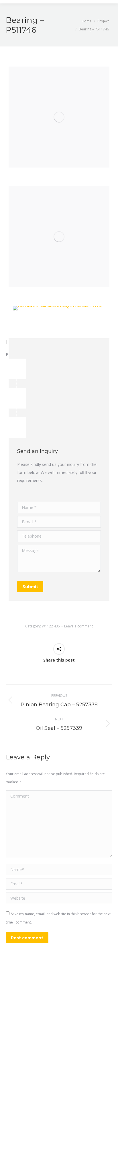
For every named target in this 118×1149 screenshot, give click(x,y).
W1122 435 (51, 626)
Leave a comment (78, 626)
